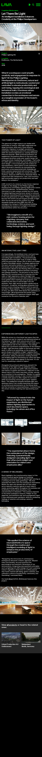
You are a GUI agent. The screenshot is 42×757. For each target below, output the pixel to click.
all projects (12, 625)
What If (10, 579)
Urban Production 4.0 (10, 645)
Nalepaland (28, 645)
